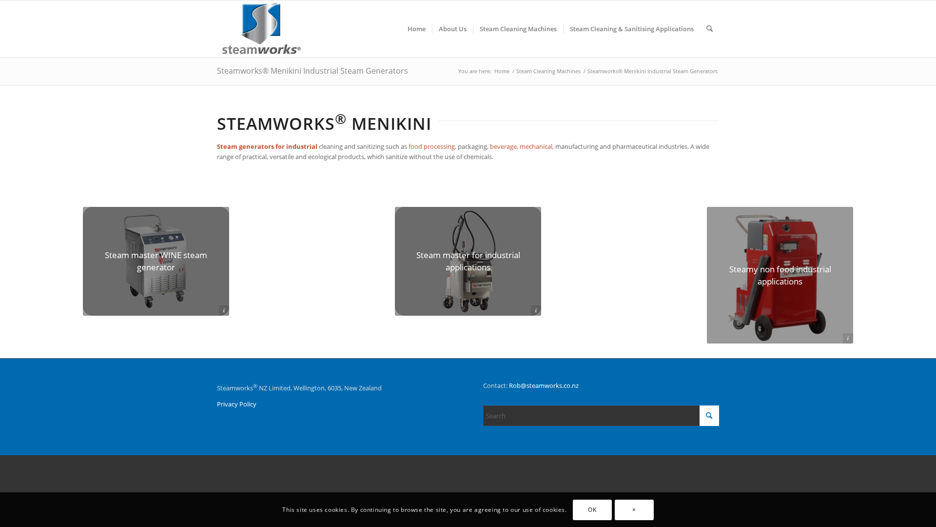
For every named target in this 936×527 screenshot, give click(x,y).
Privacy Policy (236, 404)
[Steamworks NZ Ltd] (262, 28)
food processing (432, 146)
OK (592, 510)
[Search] (709, 28)
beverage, (504, 146)
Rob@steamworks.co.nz (544, 385)
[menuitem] (416, 28)
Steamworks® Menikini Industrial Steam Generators (312, 70)
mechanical (536, 146)
